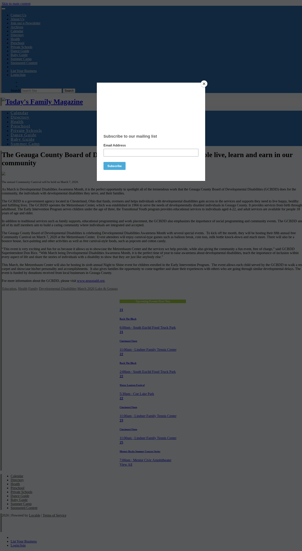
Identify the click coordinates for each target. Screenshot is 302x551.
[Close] (204, 83)
